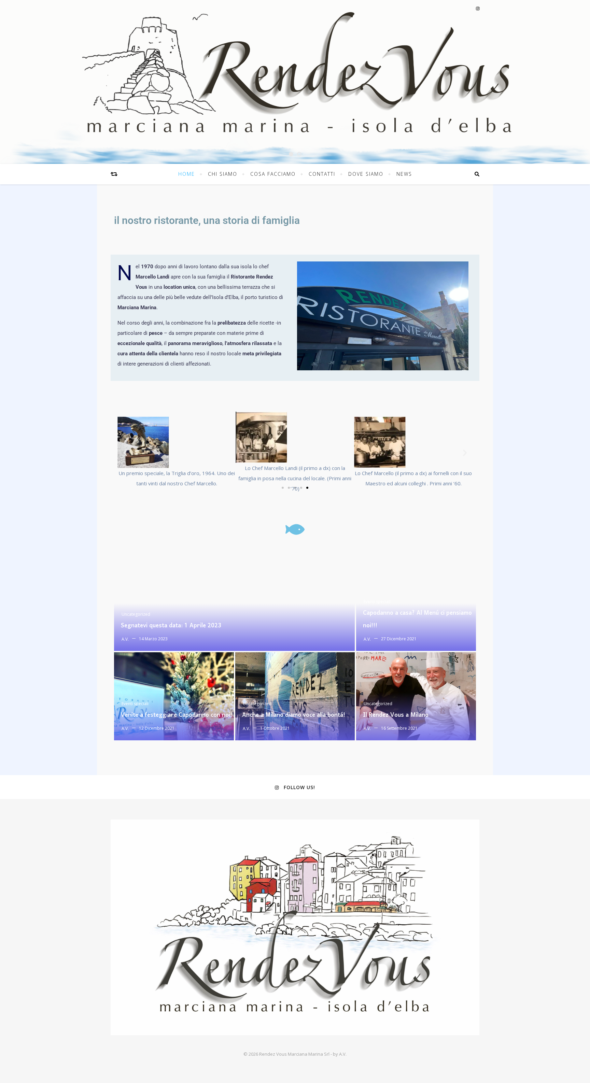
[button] (125, 452)
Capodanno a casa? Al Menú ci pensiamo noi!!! (417, 619)
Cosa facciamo (273, 174)
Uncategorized (136, 614)
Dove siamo (365, 174)
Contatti (322, 174)
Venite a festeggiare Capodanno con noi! (176, 715)
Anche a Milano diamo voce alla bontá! (293, 715)
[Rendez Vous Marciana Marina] (295, 927)
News (404, 174)
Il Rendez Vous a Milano (396, 715)
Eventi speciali (377, 601)
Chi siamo (222, 174)
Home (186, 174)
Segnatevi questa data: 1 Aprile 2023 (171, 625)
